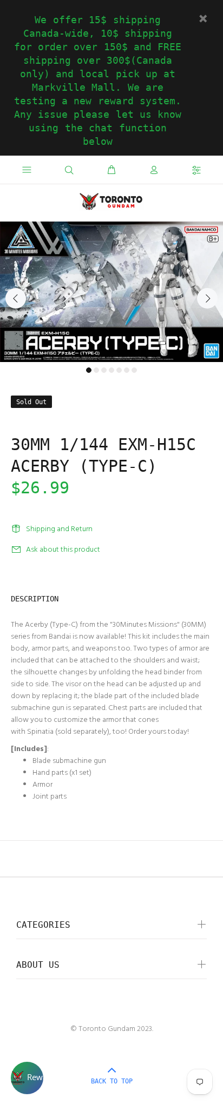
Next (207, 298)
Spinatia (40, 732)
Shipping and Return (59, 529)
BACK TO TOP (112, 1081)
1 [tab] (88, 370)
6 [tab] (126, 370)
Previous (15, 298)
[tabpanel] (111, 292)
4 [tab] (111, 370)
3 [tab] (104, 370)
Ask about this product (63, 550)
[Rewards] (27, 1078)
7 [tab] (134, 370)
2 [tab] (96, 370)
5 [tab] (119, 370)
